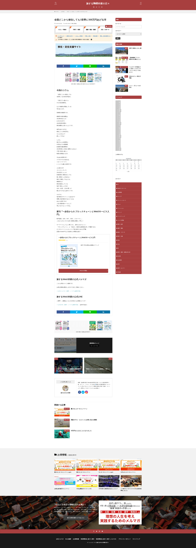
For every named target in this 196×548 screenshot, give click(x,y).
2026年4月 (118, 105)
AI (118, 184)
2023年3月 (118, 145)
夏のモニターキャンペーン (79, 409)
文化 (118, 244)
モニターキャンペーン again (106, 472)
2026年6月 (118, 103)
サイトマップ (136, 539)
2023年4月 (118, 143)
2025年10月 (118, 111)
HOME (57, 11)
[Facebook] (63, 66)
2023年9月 (118, 138)
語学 (118, 264)
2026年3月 (118, 106)
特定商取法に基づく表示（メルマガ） (106, 539)
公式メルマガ (59, 539)
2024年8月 (118, 126)
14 (131, 165)
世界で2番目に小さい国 (135, 48)
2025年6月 (118, 116)
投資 (118, 240)
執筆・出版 (125, 57)
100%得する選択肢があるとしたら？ (108, 488)
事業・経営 (120, 224)
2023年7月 (118, 140)
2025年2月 (118, 120)
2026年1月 (118, 108)
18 (120, 166)
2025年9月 (118, 112)
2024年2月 (118, 133)
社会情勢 (119, 260)
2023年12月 (118, 135)
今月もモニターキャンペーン (128, 472)
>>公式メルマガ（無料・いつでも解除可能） (69, 291)
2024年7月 (118, 127)
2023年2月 (118, 146)
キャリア (119, 196)
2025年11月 (118, 110)
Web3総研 (68, 539)
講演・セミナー (121, 268)
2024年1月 (118, 134)
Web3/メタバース (121, 188)
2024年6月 (118, 128)
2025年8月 (118, 113)
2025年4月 (118, 118)
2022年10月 (118, 150)
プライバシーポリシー (125, 539)
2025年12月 (118, 109)
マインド (119, 212)
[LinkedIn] (103, 66)
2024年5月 (118, 130)
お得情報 (62, 11)
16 (138, 165)
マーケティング (121, 216)
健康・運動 (120, 228)
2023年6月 (118, 141)
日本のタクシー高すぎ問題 (135, 77)
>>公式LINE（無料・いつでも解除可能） (68, 304)
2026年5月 (118, 104)
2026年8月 (118, 101)
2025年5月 (118, 117)
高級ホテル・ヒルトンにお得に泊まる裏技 (84, 420)
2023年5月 (118, 142)
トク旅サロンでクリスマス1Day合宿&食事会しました (131, 489)
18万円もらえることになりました (81, 430)
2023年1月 (118, 147)
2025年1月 (118, 121)
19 (123, 166)
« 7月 (128, 171)
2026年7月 (118, 102)
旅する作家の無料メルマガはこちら (75, 517)
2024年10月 (118, 124)
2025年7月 (118, 114)
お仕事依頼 (76, 539)
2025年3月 (118, 119)
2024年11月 (118, 123)
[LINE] (90, 66)
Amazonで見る (83, 270)
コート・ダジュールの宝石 (135, 86)
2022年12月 (118, 148)
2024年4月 (118, 131)
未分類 (119, 256)
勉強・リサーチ (121, 232)
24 (116, 168)
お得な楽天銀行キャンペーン (61, 488)
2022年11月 (118, 149)
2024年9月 (118, 125)
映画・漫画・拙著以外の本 (123, 252)
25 (120, 168)
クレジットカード (121, 200)
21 (131, 166)
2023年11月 (118, 136)
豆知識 (119, 272)
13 (127, 165)
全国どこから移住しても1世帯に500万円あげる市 (77, 11)
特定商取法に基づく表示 (87, 539)
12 (123, 165)
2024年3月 (118, 132)
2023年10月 (118, 137)
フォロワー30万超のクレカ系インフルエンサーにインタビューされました (135, 69)
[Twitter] (76, 66)
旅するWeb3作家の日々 (98, 3)
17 (116, 166)
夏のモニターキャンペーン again (62, 472)
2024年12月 (118, 122)
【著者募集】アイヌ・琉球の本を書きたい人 (135, 58)
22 (135, 166)
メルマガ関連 (120, 220)
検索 (117, 38)
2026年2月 (118, 107)
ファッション (120, 208)
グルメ (119, 204)
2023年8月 (118, 139)
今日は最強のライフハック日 (83, 488)
